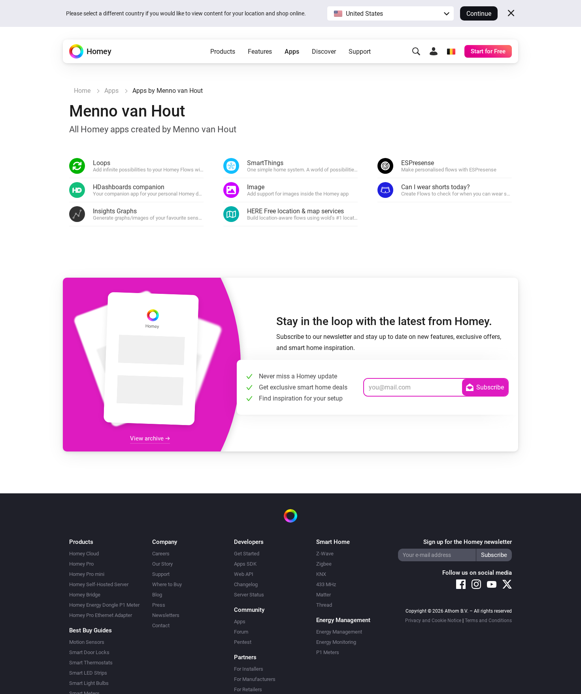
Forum (241, 632)
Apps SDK (245, 564)
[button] (390, 13)
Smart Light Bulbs (89, 683)
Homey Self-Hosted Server (98, 584)
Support (360, 51)
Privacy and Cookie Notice (433, 620)
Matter (323, 595)
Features (260, 51)
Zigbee (324, 564)
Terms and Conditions (488, 620)
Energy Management (339, 632)
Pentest (242, 642)
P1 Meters (327, 652)
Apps (292, 51)
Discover (324, 51)
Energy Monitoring (336, 642)
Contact (161, 625)
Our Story (162, 564)
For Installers (248, 669)
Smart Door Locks (89, 652)
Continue (478, 13)
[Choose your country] (451, 51)
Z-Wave (325, 554)
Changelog (246, 584)
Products (222, 51)
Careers (161, 554)
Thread (324, 605)
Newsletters (165, 615)
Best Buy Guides (90, 630)
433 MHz (326, 584)
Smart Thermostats (91, 663)
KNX (321, 574)
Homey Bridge (84, 595)
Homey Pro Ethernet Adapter (100, 615)
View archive (147, 438)
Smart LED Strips (88, 673)
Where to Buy (167, 584)
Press (158, 605)
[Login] (433, 51)
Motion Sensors (86, 642)
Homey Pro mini (86, 574)
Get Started (246, 554)
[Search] (416, 51)
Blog (157, 595)
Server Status (249, 595)
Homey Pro (81, 564)
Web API (243, 574)
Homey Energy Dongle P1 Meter (104, 605)
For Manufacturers (254, 679)
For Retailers (248, 689)
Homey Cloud (84, 554)
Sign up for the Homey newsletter (467, 541)
